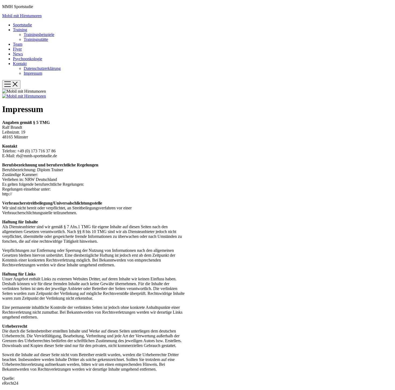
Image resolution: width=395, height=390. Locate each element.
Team (17, 44)
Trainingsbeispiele (39, 34)
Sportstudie (22, 25)
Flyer (17, 49)
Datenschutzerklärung (42, 68)
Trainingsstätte (36, 39)
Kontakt (20, 63)
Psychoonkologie (27, 58)
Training (20, 29)
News (18, 54)
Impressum (33, 73)
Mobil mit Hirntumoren (22, 15)
